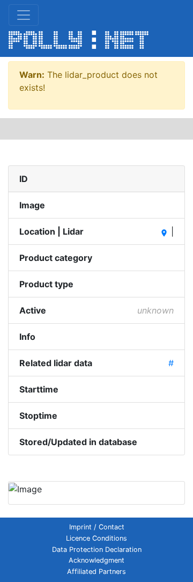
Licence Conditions (96, 538)
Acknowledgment (96, 560)
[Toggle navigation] (24, 15)
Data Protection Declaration (97, 549)
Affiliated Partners (96, 572)
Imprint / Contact (96, 527)
